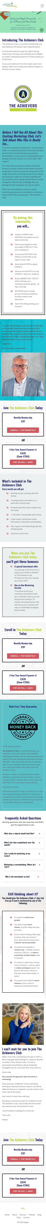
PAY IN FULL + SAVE (23, 462)
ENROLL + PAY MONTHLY (23, 430)
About (14, 1215)
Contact (26, 1217)
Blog (39, 1215)
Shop (19, 1217)
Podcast (32, 1215)
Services (23, 1215)
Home (7, 1215)
